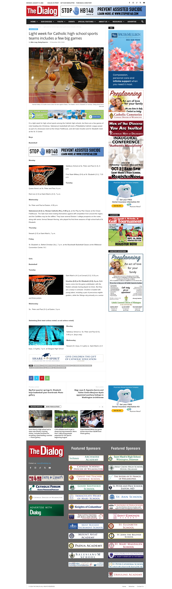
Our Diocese (46, 21)
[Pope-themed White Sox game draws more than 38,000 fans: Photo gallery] (92, 419)
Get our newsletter (67, 3)
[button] (142, 21)
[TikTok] (136, 3)
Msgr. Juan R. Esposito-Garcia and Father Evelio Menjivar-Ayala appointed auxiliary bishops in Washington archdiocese (89, 394)
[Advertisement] (125, 348)
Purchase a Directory (84, 3)
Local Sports (37, 27)
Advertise (132, 21)
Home (33, 21)
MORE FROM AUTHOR (52, 407)
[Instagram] (133, 3)
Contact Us (140, 586)
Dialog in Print (53, 3)
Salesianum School (65, 365)
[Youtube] (144, 3)
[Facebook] (129, 3)
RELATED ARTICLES (36, 407)
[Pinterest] (42, 378)
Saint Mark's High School (50, 365)
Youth (60, 21)
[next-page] (102, 407)
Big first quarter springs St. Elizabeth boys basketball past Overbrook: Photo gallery (46, 392)
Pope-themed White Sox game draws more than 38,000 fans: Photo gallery (91, 431)
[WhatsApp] (47, 378)
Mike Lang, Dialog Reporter (39, 42)
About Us (103, 21)
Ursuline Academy (60, 367)
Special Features (85, 21)
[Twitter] (140, 3)
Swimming (50, 367)
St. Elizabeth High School (37, 367)
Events (72, 21)
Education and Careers (35, 427)
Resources (117, 21)
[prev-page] (100, 407)
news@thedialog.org (44, 463)
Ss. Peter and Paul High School (82, 365)
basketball (38, 365)
